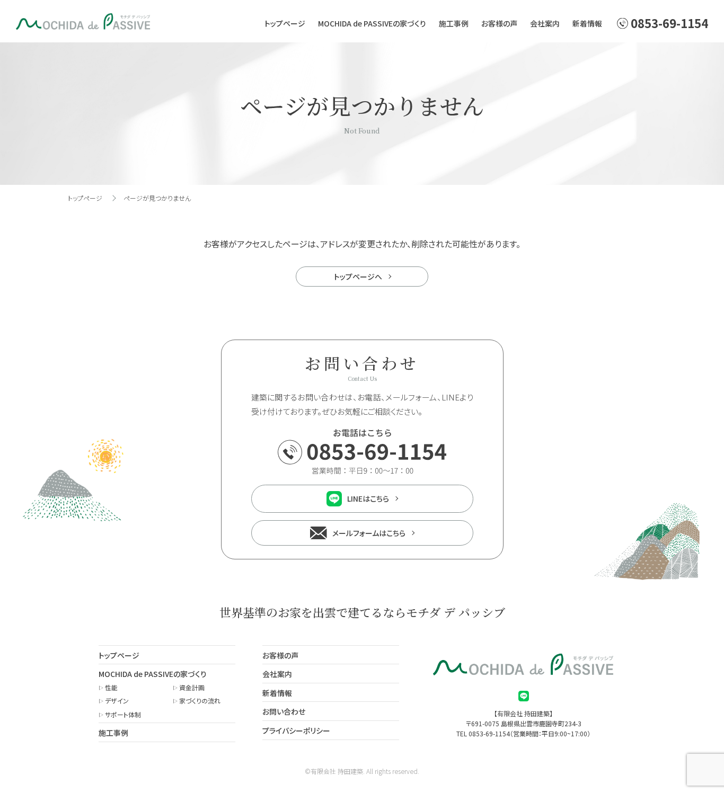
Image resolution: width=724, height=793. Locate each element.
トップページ (284, 23)
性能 (111, 687)
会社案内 (545, 23)
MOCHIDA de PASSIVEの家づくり (372, 23)
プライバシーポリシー (296, 730)
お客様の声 (499, 23)
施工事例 (454, 23)
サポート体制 (123, 714)
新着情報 (587, 23)
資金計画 (192, 687)
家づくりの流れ (199, 700)
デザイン (117, 700)
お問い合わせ (283, 711)
